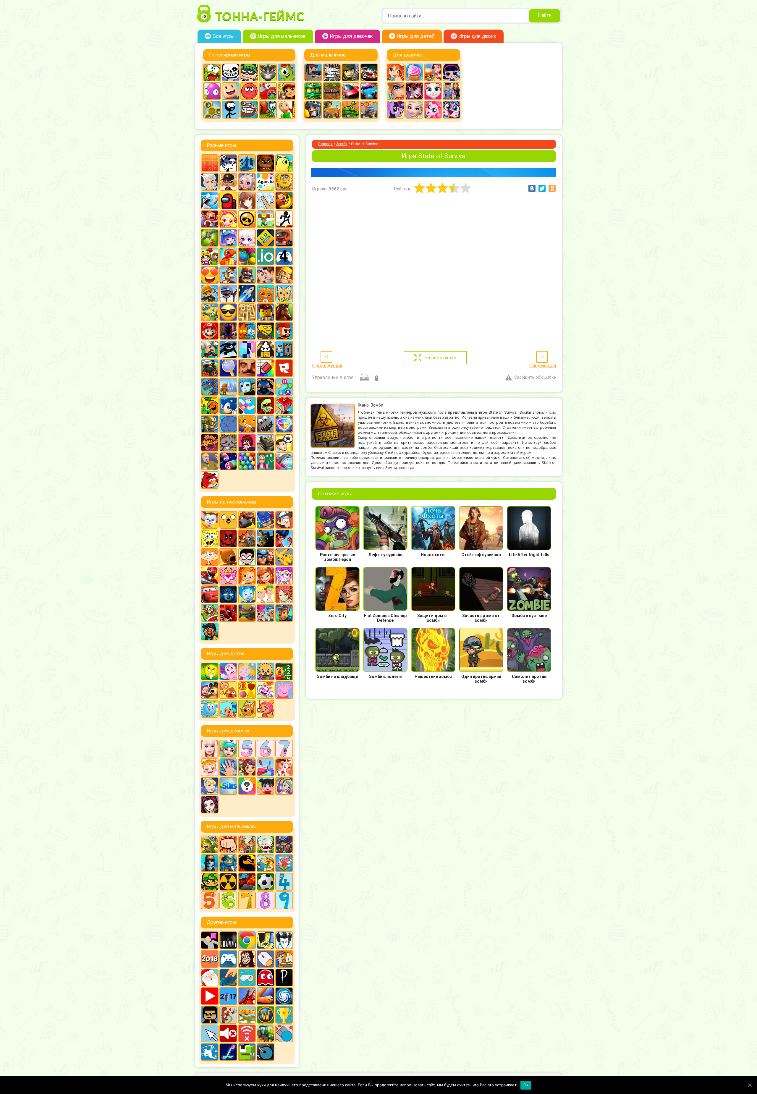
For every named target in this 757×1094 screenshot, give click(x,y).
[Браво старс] (247, 219)
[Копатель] (210, 293)
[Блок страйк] (313, 72)
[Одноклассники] (552, 188)
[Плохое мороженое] (265, 349)
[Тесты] (247, 786)
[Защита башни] (247, 844)
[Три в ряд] (284, 424)
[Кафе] (433, 72)
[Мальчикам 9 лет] (284, 900)
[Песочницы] (228, 977)
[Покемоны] (284, 557)
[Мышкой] (265, 959)
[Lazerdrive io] (228, 1052)
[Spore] (284, 996)
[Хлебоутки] (210, 613)
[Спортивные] (247, 405)
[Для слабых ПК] (265, 940)
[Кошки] (284, 293)
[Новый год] (210, 977)
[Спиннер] (212, 110)
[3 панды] (228, 163)
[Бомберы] (228, 219)
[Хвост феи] (284, 594)
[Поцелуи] (284, 767)
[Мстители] (265, 557)
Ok (526, 1084)
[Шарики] (247, 461)
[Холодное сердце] (414, 110)
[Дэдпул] (228, 538)
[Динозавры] (228, 256)
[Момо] (247, 959)
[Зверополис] (247, 538)
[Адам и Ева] (284, 182)
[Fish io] (210, 1052)
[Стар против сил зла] (284, 576)
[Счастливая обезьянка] (247, 424)
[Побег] (284, 349)
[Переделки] (265, 767)
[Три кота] (247, 709)
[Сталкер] (228, 882)
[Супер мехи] (210, 424)
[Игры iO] (265, 256)
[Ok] (750, 1085)
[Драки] (228, 844)
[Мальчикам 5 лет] (210, 900)
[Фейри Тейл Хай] (284, 786)
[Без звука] (228, 1033)
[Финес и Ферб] (265, 594)
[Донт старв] (284, 940)
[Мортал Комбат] (247, 863)
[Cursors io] (210, 1033)
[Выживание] (210, 238)
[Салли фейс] (247, 387)
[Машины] (350, 91)
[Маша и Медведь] (210, 690)
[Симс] (228, 786)
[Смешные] (210, 405)
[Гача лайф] (247, 238)
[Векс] (284, 219)
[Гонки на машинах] (369, 72)
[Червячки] (228, 461)
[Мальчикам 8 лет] (265, 900)
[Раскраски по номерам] (265, 368)
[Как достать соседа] (228, 275)
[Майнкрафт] (332, 91)
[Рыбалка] (265, 863)
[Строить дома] (284, 405)
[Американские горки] (247, 996)
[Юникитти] (451, 110)
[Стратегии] (247, 882)
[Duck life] (284, 163)
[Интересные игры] (210, 275)
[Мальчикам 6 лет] (228, 900)
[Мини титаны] (247, 557)
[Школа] (265, 461)
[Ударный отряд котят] (228, 442)
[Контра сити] (210, 863)
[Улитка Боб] (268, 110)
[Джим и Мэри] (210, 256)
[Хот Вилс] (369, 110)
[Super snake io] (247, 1052)
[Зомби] (265, 844)
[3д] (247, 163)
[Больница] (228, 749)
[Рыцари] (313, 110)
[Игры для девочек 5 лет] (247, 749)
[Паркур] (228, 349)
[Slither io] (265, 996)
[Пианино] (247, 349)
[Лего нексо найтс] (228, 863)
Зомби (341, 144)
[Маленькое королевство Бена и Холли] (247, 671)
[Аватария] (247, 182)
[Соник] (228, 405)
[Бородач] (210, 631)
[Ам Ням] (212, 72)
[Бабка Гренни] (228, 940)
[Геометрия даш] (265, 238)
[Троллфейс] (249, 110)
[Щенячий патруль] (284, 613)
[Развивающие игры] (247, 690)
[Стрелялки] (332, 110)
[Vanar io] (265, 1052)
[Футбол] (265, 882)
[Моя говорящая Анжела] (433, 91)
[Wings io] (247, 1015)
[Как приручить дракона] (265, 538)
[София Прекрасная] (265, 576)
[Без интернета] (247, 1033)
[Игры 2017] (228, 996)
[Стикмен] (231, 110)
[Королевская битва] (228, 293)
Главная (325, 144)
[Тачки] (210, 594)
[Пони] (396, 110)
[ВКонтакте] (532, 188)
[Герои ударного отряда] (350, 72)
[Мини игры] (228, 959)
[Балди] (286, 110)
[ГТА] (332, 72)
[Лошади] (284, 312)
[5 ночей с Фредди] (265, 163)
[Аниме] (247, 200)
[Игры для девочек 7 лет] (284, 749)
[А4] (210, 182)
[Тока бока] (228, 709)
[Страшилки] (265, 405)
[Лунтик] (228, 671)
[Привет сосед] (247, 368)
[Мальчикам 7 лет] (247, 900)
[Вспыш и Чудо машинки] (247, 520)
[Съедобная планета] (265, 424)
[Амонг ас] (228, 200)
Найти (544, 16)
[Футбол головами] (284, 442)
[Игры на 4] (284, 256)
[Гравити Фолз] (284, 520)
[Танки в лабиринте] (350, 110)
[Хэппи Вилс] (210, 461)
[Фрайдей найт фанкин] (247, 442)
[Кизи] (286, 72)
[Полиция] (369, 91)
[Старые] (265, 977)
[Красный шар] (249, 91)
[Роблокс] (284, 368)
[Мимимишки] (228, 557)
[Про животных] (228, 690)
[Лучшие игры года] (284, 1015)
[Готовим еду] (414, 72)
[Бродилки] (265, 219)
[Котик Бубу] (265, 293)
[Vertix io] (210, 1015)
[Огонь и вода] (247, 331)
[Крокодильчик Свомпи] (210, 312)
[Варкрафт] (265, 1015)
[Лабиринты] (247, 312)
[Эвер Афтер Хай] (210, 804)
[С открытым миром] (228, 387)
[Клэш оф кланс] (284, 275)
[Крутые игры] (228, 312)
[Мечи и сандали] (228, 331)
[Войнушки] (210, 844)
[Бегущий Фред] (210, 219)
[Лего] (265, 312)
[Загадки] (210, 671)
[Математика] (284, 671)
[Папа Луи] (210, 349)
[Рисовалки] (265, 690)
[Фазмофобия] (284, 977)
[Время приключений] (228, 520)
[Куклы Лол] (451, 72)
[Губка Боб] (210, 538)
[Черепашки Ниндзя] (247, 613)
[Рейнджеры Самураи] (210, 576)
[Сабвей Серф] (286, 91)
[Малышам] (265, 671)
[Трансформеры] (228, 594)
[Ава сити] (228, 182)
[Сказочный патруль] (247, 576)
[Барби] (210, 749)
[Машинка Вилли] (268, 91)
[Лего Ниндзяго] (313, 91)
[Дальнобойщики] (284, 238)
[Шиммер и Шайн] (265, 613)
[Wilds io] (228, 1015)
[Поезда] (210, 368)
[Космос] (247, 293)
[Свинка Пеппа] (284, 690)
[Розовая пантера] (228, 576)
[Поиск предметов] (228, 368)
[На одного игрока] (284, 959)
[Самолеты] (284, 863)
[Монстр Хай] (414, 91)
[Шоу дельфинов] (284, 461)
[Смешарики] (210, 709)
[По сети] (247, 977)
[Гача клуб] (228, 238)
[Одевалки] (451, 91)
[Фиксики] (247, 594)
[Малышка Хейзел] (210, 767)
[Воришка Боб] (249, 72)
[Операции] (228, 767)
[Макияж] (396, 91)
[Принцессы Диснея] (210, 786)
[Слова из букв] (284, 387)
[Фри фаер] (265, 442)
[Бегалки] (284, 200)
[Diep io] (284, 1033)
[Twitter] (542, 188)
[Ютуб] (210, 996)
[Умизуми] (265, 709)
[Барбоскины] (210, 520)
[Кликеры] (212, 91)
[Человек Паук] (228, 613)
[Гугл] (247, 940)
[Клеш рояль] (247, 275)
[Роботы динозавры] (210, 387)
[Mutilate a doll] (210, 940)
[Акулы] (210, 200)
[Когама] (231, 91)
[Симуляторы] (265, 387)
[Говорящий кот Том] (268, 72)
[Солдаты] (210, 882)
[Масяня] (210, 557)
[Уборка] (265, 786)
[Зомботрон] (284, 844)
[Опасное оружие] (265, 331)
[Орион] (284, 331)
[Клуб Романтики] (265, 275)
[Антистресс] (265, 200)
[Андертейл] (231, 72)
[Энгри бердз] (210, 480)
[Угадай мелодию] (210, 442)
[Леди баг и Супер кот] (284, 538)
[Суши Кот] (228, 424)
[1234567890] (210, 163)
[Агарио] (265, 182)
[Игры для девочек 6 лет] (265, 749)
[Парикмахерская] (247, 767)
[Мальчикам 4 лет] (284, 882)
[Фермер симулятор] (265, 1033)
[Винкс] (396, 72)
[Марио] (210, 331)
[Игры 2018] (210, 959)
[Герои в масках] (265, 520)
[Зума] (247, 256)
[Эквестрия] (433, 110)
